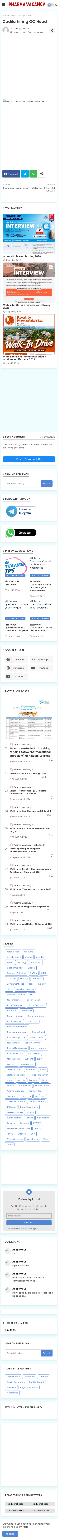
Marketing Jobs (14, 1069)
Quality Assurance (16, 1101)
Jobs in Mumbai (39, 1048)
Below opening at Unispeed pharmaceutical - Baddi (25, 850)
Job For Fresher (14, 1000)
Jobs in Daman (36, 1037)
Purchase (26, 1096)
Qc (43, 1096)
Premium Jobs (36, 1091)
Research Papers (15, 1112)
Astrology (21, 962)
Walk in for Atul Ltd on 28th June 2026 (31, 924)
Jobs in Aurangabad (17, 1032)
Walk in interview (15, 1139)
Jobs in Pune (34, 1053)
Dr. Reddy (11, 978)
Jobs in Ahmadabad (17, 1026)
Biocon (31, 967)
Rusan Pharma (14, 1117)
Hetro (31, 983)
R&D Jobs (11, 1107)
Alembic (40, 957)
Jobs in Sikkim (13, 1058)
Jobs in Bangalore (16, 1037)
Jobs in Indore (13, 1042)
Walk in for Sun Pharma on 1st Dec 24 (30, 811)
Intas (9, 989)
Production (12, 1096)
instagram (18, 668)
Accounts (28, 951)
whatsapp (43, 659)
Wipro (45, 1139)
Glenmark (37, 978)
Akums (28, 957)
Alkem (10, 962)
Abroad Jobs (13, 951)
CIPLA (43, 973)
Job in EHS (12, 1010)
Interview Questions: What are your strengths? (16, 627)
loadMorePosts (15, 1503)
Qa (36, 1096)
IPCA (32, 994)
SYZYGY (37, 1123)
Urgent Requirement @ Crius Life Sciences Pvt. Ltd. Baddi (28, 792)
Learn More (22, 1526)
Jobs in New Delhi (15, 1053)
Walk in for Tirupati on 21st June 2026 (30, 889)
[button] (56, 5)
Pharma (11, 1085)
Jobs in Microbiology (17, 1048)
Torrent (10, 1133)
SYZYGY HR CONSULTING (18, 1128)
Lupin (39, 1058)
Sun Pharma (43, 1117)
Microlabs (31, 1069)
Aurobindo (36, 962)
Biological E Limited (16, 973)
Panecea (33, 1080)
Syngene (11, 1123)
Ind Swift (42, 983)
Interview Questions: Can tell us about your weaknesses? (41, 586)
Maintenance (27, 1064)
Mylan (43, 1069)
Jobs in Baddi (38, 1032)
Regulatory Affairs (29, 1107)
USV (33, 1133)
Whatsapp (33, 174)
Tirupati (38, 1128)
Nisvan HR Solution (39, 1075)
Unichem (22, 1133)
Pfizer (44, 1080)
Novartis (21, 1080)
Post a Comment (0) (29, 459)
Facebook (13, 174)
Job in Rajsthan (14, 1021)
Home (5, 15)
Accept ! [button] (10, 1533)
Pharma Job (25, 1085)
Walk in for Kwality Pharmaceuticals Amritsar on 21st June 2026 (24, 358)
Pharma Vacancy (15, 1091)
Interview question (25, 989)
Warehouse (32, 1139)
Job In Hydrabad (15, 1016)
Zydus (10, 1144)
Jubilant (29, 1058)
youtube (43, 668)
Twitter (25, 174)
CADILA (33, 973)
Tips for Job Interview (12, 583)
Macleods (11, 1064)
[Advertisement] (29, 67)
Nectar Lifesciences (16, 1075)
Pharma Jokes (42, 1085)
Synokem (24, 1123)
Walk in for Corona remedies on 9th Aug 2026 (26, 306)
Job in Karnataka (36, 1016)
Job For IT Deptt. (33, 1000)
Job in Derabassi (37, 1005)
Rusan (30, 1112)
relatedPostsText (40, 1510)
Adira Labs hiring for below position (29, 906)
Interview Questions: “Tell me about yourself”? (41, 627)
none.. (10, 1080)
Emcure (24, 978)
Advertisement (14, 957)
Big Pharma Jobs (15, 967)
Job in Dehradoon (15, 1005)
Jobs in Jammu (32, 1042)
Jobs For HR (32, 1021)
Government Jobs (15, 983)
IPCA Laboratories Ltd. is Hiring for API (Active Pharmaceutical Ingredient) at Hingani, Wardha (30, 752)
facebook (19, 659)
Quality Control (36, 1101)
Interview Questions (16, 994)
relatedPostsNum (16, 1510)
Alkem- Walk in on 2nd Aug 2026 (22, 256)
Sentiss (29, 1117)
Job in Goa (26, 1010)
